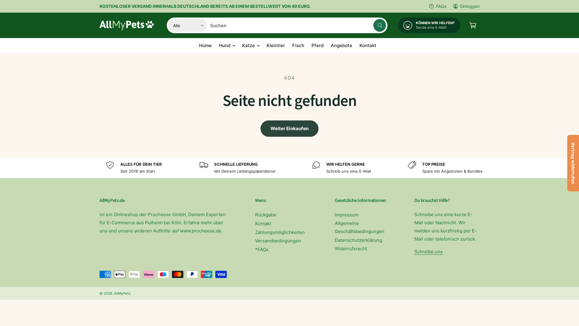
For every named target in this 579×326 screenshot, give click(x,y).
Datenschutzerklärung (358, 240)
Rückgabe (265, 215)
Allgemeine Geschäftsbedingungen (359, 227)
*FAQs (261, 249)
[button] (473, 25)
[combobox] (298, 25)
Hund (224, 45)
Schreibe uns (428, 251)
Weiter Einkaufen (289, 128)
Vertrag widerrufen (573, 163)
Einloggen (469, 6)
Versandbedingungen (278, 241)
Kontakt (263, 223)
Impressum (347, 215)
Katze (248, 45)
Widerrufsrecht (351, 248)
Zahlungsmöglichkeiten (280, 232)
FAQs (441, 6)
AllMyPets (122, 293)
